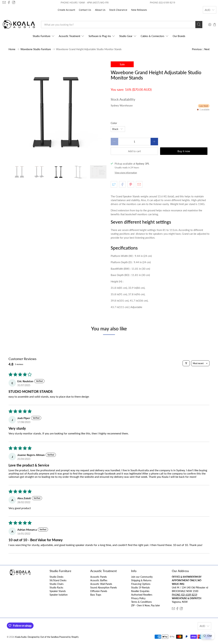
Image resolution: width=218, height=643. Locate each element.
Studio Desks (56, 576)
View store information (126, 172)
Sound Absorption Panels (103, 587)
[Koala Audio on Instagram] (13, 2)
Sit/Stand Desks (58, 580)
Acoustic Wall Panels (101, 583)
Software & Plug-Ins (100, 36)
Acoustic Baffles (98, 580)
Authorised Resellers (141, 594)
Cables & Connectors (152, 36)
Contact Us (85, 9)
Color (114, 123)
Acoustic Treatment (69, 36)
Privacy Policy (138, 598)
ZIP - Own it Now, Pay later (145, 605)
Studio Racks (56, 587)
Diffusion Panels (98, 591)
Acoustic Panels (98, 576)
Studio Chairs (57, 583)
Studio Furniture (41, 36)
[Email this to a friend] (139, 184)
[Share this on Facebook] (122, 184)
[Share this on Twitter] (114, 184)
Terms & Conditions (141, 601)
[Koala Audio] (19, 24)
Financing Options (140, 583)
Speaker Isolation (59, 594)
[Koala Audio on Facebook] (8, 2)
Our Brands (179, 36)
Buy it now (183, 151)
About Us (100, 9)
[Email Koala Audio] (4, 2)
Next (206, 49)
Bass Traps (95, 594)
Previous (197, 49)
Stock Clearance (118, 9)
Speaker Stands (58, 591)
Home (12, 49)
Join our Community (142, 576)
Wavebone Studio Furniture (35, 49)
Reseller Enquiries (140, 591)
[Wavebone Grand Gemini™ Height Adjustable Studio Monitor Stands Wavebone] (58, 110)
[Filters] (186, 363)
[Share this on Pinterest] (131, 184)
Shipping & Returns (141, 580)
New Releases (139, 9)
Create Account (66, 9)
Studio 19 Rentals (140, 587)
